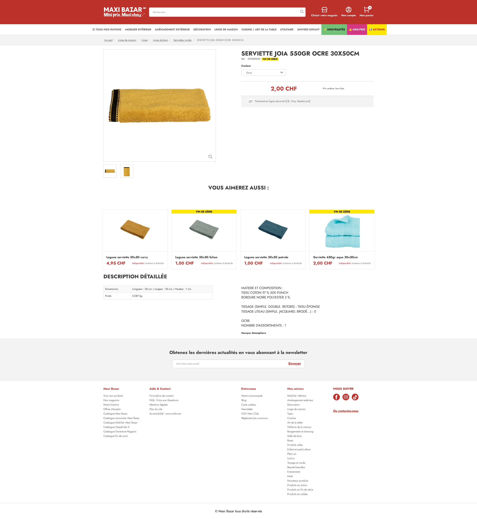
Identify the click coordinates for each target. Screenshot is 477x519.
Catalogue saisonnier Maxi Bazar (121, 418)
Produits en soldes (297, 494)
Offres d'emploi (112, 409)
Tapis (290, 413)
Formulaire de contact (161, 396)
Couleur (246, 65)
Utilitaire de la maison (299, 427)
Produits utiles (295, 445)
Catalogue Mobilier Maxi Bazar (120, 422)
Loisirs (291, 458)
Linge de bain (160, 40)
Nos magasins (111, 400)
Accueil (108, 40)
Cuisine (291, 418)
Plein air (291, 454)
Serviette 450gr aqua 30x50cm (335, 257)
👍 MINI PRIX (357, 29)
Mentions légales (158, 405)
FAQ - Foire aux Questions (163, 400)
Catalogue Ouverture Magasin (119, 431)
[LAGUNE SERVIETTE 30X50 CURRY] (135, 231)
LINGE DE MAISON (226, 29)
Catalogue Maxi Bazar (115, 413)
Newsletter (247, 409)
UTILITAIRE (286, 29)
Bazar (290, 440)
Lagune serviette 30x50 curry (127, 257)
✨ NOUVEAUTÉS (334, 29)
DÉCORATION (202, 29)
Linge (145, 40)
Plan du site (155, 409)
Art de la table (295, 422)
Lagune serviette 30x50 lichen (196, 257)
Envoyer (294, 363)
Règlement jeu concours (254, 418)
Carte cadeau (248, 405)
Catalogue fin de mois (115, 436)
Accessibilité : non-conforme (165, 413)
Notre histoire (111, 405)
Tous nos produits (113, 396)
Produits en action (297, 485)
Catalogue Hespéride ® (116, 427)
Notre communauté (251, 396)
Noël (290, 476)
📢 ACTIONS (377, 29)
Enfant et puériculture (298, 449)
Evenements (293, 472)
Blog (243, 400)
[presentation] (102, 239)
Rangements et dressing (300, 431)
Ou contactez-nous (345, 411)
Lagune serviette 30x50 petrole (266, 257)
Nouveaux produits (297, 481)
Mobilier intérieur (297, 396)
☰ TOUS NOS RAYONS (106, 29)
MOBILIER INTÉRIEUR (138, 29)
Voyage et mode (296, 463)
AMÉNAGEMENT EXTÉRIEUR (172, 29)
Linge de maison (127, 40)
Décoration (293, 405)
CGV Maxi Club (250, 413)
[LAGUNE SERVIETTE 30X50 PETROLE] (273, 231)
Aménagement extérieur (300, 400)
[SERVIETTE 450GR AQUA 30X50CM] (341, 231)
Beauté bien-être (296, 467)
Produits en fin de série (300, 489)
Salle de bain (294, 436)
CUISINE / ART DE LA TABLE (259, 29)
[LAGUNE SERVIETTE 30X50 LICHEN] (204, 231)
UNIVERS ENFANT (308, 29)
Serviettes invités (182, 40)
